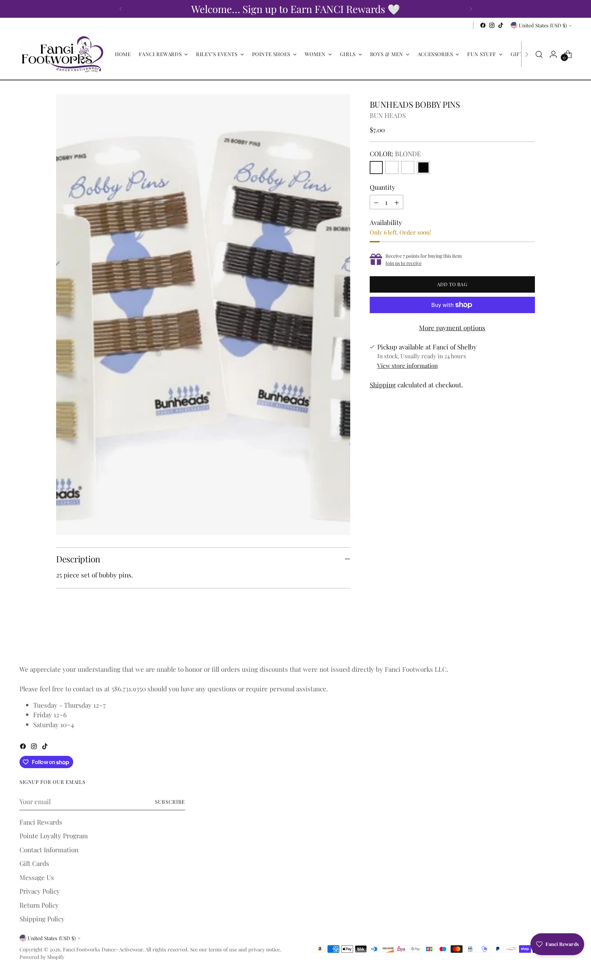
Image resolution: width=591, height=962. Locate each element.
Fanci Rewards (40, 821)
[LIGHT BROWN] (391, 167)
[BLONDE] (376, 167)
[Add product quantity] (397, 202)
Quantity (382, 187)
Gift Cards (34, 863)
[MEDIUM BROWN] (407, 167)
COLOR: (395, 153)
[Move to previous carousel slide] (513, 639)
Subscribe (170, 801)
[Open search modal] (539, 54)
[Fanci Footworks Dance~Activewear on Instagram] (492, 25)
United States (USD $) (543, 25)
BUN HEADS (388, 115)
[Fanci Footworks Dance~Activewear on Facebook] (483, 25)
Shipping (383, 384)
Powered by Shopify (41, 956)
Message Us (36, 877)
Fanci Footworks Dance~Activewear (103, 949)
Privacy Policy (39, 890)
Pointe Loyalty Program (53, 835)
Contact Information (48, 849)
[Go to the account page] (553, 54)
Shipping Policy (42, 918)
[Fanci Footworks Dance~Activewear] (62, 54)
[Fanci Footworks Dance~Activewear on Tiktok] (501, 25)
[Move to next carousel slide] (529, 639)
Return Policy (39, 904)
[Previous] (120, 9)
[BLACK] (423, 167)
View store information (407, 365)
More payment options (452, 327)
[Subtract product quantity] (376, 202)
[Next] (470, 9)
